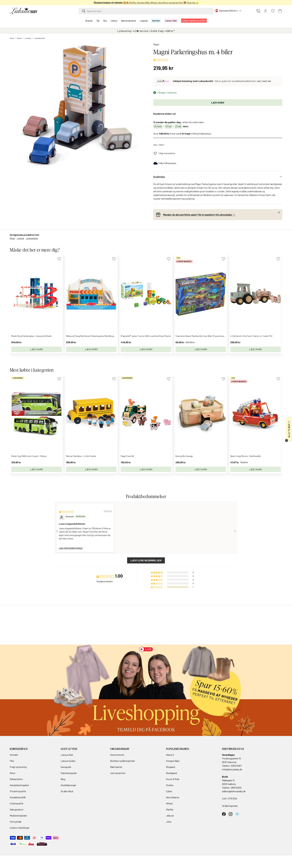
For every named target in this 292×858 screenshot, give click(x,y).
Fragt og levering (18, 766)
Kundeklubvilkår (18, 797)
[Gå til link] (146, 690)
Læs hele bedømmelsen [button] (71, 547)
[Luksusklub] (163, 81)
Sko (105, 20)
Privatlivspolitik (18, 791)
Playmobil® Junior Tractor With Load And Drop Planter (146, 336)
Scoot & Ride (172, 779)
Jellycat (170, 815)
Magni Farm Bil (127, 456)
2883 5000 (236, 787)
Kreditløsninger (68, 785)
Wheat (169, 803)
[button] (280, 11)
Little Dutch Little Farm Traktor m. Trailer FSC (251, 336)
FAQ (12, 760)
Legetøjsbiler (39, 38)
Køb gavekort (16, 809)
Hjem (12, 38)
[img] (66, 511)
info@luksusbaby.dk (232, 769)
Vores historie (117, 754)
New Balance (172, 797)
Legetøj (144, 20)
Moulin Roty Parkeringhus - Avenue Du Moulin (31, 336)
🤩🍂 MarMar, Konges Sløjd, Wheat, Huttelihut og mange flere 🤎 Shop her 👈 (146, 2)
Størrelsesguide (69, 773)
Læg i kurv (217, 102)
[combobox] (146, 11)
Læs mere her (264, 81)
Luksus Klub (67, 754)
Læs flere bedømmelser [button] (146, 560)
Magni (19, 38)
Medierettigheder (18, 815)
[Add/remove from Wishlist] (59, 258)
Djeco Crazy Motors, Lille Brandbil (245, 456)
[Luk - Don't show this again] (286, 440)
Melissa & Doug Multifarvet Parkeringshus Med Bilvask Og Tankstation (98, 336)
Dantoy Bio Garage (184, 456)
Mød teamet (116, 766)
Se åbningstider (230, 805)
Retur (12, 773)
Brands (89, 20)
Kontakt (14, 754)
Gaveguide (66, 766)
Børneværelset (128, 20)
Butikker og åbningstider (122, 760)
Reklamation (16, 779)
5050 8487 (236, 765)
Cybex (169, 791)
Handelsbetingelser (19, 785)
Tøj (97, 20)
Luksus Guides (68, 760)
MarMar (169, 809)
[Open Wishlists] (273, 11)
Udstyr (114, 20)
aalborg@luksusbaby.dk (234, 791)
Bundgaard (171, 773)
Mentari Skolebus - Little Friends (81, 456)
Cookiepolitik (16, 803)
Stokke (169, 785)
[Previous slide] (57, 531)
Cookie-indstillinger (20, 827)
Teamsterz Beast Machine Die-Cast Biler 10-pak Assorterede (203, 336)
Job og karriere (117, 773)
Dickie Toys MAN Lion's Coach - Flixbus (29, 456)
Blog (63, 779)
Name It (170, 754)
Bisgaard (170, 766)
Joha (168, 821)
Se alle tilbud (67, 791)
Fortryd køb (15, 821)
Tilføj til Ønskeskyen (167, 163)
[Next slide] (234, 531)
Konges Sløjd (172, 760)
